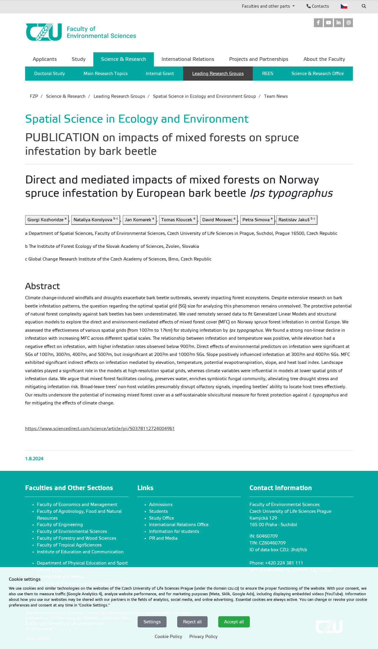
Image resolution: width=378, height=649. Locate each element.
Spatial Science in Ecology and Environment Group (204, 96)
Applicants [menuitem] (45, 59)
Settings (152, 621)
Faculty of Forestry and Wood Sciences (76, 538)
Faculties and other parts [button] (266, 6)
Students (158, 511)
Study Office (161, 518)
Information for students (174, 531)
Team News (275, 96)
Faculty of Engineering (60, 524)
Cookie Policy (168, 636)
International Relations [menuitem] (188, 59)
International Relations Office (178, 524)
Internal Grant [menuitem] (160, 73)
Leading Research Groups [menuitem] (218, 73)
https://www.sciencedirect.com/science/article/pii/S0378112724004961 (100, 428)
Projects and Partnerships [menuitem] (258, 59)
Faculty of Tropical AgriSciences (69, 545)
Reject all (192, 621)
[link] (318, 23)
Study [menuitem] (79, 59)
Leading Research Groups (118, 96)
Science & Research (65, 96)
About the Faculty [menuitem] (324, 59)
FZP (34, 96)
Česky (344, 6)
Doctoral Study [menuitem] (49, 73)
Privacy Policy (203, 636)
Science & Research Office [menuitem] (317, 73)
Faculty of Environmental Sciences (72, 531)
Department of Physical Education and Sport (82, 563)
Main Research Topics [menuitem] (106, 73)
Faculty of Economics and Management (77, 504)
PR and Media (163, 538)
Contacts (320, 6)
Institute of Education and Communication (80, 551)
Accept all (234, 621)
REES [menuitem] (267, 73)
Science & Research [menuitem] (123, 59)
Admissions (160, 504)
